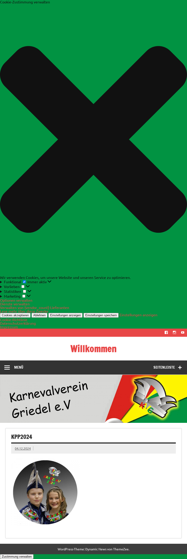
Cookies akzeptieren (15, 315)
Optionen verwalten (16, 300)
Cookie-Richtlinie (13, 319)
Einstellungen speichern (101, 315)
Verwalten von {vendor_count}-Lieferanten (34, 307)
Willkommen (93, 348)
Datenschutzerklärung (18, 323)
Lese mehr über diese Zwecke (24, 311)
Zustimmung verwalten (17, 556)
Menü (18, 367)
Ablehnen (39, 315)
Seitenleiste (164, 367)
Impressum (9, 326)
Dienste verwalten (15, 303)
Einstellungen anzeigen (65, 315)
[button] (93, 140)
